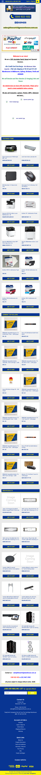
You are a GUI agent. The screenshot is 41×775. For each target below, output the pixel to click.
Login (27, 1)
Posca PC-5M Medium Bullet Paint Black (30, 333)
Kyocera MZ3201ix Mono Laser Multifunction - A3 (10, 214)
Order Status (20, 727)
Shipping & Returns (20, 729)
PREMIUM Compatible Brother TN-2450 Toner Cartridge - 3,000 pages (10, 475)
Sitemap (20, 731)
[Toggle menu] (2, 2)
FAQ (20, 751)
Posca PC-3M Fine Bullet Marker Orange (29, 446)
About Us (20, 740)
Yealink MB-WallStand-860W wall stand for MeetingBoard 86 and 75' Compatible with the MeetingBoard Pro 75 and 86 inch (11, 597)
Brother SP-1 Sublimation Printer (29, 213)
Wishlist (20, 722)
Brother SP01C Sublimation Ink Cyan (29, 299)
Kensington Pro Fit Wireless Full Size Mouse (29, 185)
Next (38, 40)
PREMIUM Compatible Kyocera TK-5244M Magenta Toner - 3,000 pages (10, 418)
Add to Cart (11, 165)
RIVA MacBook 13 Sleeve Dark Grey (9, 185)
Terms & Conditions (20, 744)
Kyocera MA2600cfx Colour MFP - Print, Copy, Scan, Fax (10, 242)
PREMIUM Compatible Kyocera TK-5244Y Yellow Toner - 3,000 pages (30, 390)
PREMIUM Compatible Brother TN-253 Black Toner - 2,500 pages (30, 361)
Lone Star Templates (30, 773)
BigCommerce (14, 773)
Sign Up (33, 1)
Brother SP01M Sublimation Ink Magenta (9, 299)
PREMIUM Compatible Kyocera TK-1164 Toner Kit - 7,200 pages (30, 418)
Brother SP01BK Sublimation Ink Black (29, 270)
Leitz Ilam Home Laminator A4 (29, 156)
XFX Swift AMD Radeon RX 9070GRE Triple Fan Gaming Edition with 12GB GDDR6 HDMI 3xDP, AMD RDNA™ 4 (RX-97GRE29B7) (10, 656)
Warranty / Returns (21, 746)
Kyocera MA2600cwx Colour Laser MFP (30, 242)
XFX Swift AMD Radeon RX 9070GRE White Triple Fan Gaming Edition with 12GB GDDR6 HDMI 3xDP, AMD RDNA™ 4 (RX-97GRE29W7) (30, 626)
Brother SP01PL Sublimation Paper (10, 270)
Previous (3, 40)
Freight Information (21, 742)
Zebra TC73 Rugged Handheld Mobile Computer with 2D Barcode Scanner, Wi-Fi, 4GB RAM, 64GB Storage (11, 509)
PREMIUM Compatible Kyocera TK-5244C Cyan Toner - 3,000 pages (10, 446)
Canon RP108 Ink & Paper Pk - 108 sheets (10, 390)
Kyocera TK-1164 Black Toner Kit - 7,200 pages (30, 475)
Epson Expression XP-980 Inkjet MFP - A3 (10, 157)
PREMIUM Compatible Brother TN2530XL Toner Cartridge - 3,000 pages (10, 361)
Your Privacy (20, 748)
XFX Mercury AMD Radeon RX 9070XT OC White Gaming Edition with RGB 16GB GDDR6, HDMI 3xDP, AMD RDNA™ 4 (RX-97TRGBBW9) (30, 656)
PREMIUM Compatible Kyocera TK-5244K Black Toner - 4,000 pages (10, 333)
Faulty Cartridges (20, 753)
